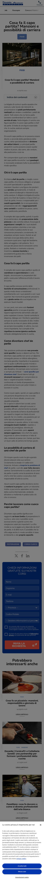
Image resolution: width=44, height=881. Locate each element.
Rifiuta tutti (22, 872)
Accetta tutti (22, 866)
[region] (22, 851)
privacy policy (21, 859)
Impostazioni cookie (22, 877)
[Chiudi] (40, 825)
